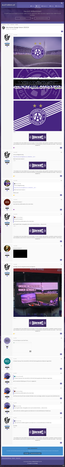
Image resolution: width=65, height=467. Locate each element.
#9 (61, 358)
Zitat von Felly (18, 183)
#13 (61, 417)
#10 (61, 373)
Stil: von (32, 463)
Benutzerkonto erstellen (36, 453)
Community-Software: (32, 461)
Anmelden (26, 453)
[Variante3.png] (37, 84)
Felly (8, 29)
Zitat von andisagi (19, 217)
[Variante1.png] (37, 52)
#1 (61, 34)
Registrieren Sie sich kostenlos (34, 450)
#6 (61, 245)
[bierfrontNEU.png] (37, 137)
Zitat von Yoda (18, 420)
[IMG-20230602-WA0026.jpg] (22, 347)
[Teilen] (62, 31)
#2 (61, 152)
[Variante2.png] (37, 115)
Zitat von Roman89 (19, 376)
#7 (61, 264)
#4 (61, 199)
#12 (61, 402)
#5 (61, 214)
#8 (61, 338)
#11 (61, 388)
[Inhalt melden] (61, 147)
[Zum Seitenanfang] (63, 465)
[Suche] (61, 3)
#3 (61, 180)
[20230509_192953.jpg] (37, 292)
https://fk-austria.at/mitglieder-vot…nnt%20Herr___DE (23, 156)
